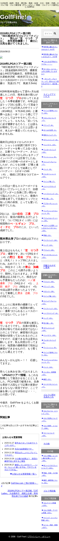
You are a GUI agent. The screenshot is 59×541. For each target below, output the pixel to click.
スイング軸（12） (49, 296)
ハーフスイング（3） (51, 194)
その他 (46, 443)
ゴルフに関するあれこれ (49, 396)
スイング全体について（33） (49, 112)
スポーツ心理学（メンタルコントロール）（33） (49, 228)
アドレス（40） (49, 281)
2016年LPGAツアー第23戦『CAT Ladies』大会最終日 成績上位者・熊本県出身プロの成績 (19, 493)
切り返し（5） (48, 198)
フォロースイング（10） (48, 151)
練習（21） (47, 379)
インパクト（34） (49, 335)
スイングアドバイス (49, 95)
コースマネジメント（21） (49, 256)
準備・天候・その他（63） (49, 474)
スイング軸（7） (49, 181)
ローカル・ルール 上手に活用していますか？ (49, 71)
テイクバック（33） (50, 308)
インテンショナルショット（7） (49, 361)
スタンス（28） (49, 291)
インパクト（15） (49, 145)
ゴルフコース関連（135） (48, 504)
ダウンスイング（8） (51, 140)
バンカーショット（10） (48, 175)
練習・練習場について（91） (49, 481)
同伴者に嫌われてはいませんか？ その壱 (49, 55)
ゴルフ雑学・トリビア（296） (49, 427)
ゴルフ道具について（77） (49, 419)
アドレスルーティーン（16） (49, 219)
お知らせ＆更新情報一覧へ (24, 474)
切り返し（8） (48, 323)
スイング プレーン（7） (48, 163)
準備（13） (47, 235)
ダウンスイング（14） (47, 329)
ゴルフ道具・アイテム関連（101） (49, 511)
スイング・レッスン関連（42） (49, 519)
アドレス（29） (49, 250)
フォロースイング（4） (48, 341)
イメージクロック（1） (48, 188)
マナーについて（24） (47, 434)
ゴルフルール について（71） (49, 412)
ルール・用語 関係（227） (49, 526)
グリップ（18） (49, 286)
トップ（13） (48, 245)
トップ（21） (48, 318)
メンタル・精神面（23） (48, 373)
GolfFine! (13, 17)
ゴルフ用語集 (49, 491)
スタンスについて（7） (48, 119)
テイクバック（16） (50, 240)
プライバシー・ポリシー (39, 536)
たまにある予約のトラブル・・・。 (49, 63)
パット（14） (48, 367)
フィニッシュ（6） (50, 157)
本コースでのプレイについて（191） (49, 467)
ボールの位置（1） (50, 130)
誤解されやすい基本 (49, 266)
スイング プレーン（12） (48, 302)
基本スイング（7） (50, 135)
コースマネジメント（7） (49, 385)
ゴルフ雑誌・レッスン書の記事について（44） (49, 458)
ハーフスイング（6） (51, 313)
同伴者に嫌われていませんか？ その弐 (49, 48)
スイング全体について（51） (49, 354)
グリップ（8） (48, 125)
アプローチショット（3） (49, 205)
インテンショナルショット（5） (49, 212)
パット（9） (47, 169)
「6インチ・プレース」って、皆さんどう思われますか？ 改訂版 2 (50, 82)
